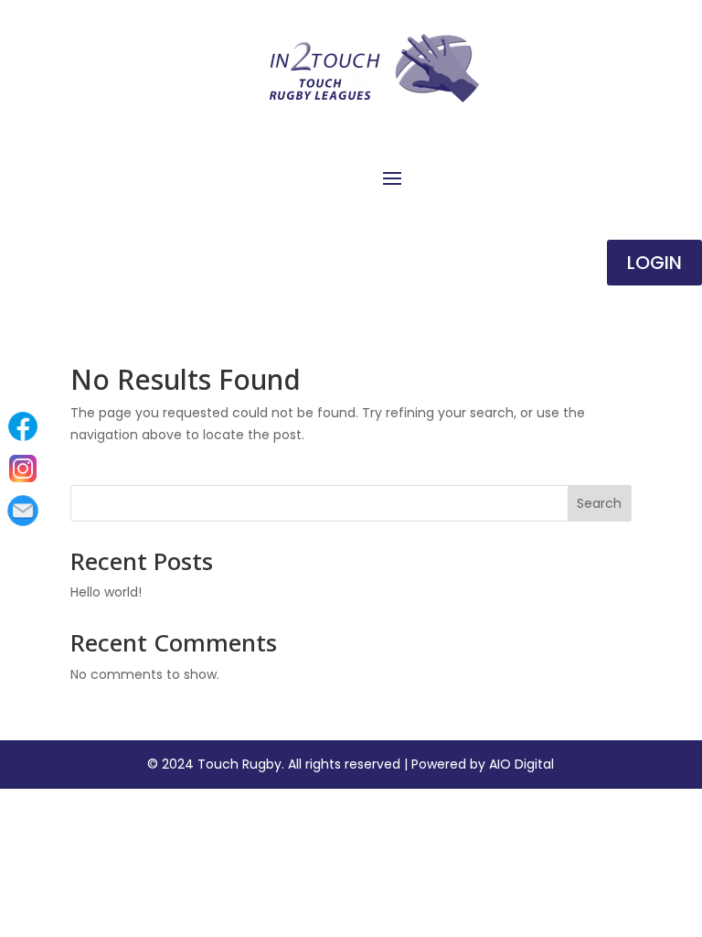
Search (599, 503)
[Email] (23, 510)
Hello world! (106, 592)
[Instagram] (23, 468)
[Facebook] (23, 426)
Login (654, 262)
